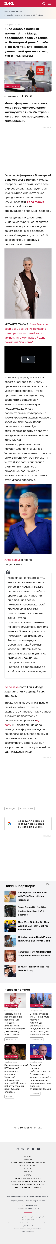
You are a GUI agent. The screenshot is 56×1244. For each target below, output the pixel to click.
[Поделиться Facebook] (26, 96)
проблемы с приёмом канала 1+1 (28, 1162)
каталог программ (28, 1165)
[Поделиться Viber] (31, 96)
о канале (28, 1156)
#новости (35, 1093)
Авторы (28, 1175)
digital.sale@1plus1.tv (28, 1225)
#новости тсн (11, 1039)
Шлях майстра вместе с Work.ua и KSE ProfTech (23, 15)
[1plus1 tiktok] (28, 1149)
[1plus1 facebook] (33, 1149)
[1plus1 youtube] (38, 1149)
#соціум (9, 1096)
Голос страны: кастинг (13, 11)
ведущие (28, 1172)
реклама (28, 1159)
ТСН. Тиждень (12, 86)
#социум (10, 808)
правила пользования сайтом (28, 1184)
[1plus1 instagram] (17, 1149)
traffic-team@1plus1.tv (28, 1231)
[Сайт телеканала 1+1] (9, 4)
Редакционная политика (28, 1187)
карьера (28, 1168)
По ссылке (11, 686)
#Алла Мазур (26, 808)
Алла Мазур (12, 559)
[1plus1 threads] (23, 1149)
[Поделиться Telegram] (22, 96)
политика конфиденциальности (28, 1181)
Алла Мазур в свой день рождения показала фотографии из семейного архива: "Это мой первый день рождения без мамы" (26, 333)
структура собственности (28, 1178)
